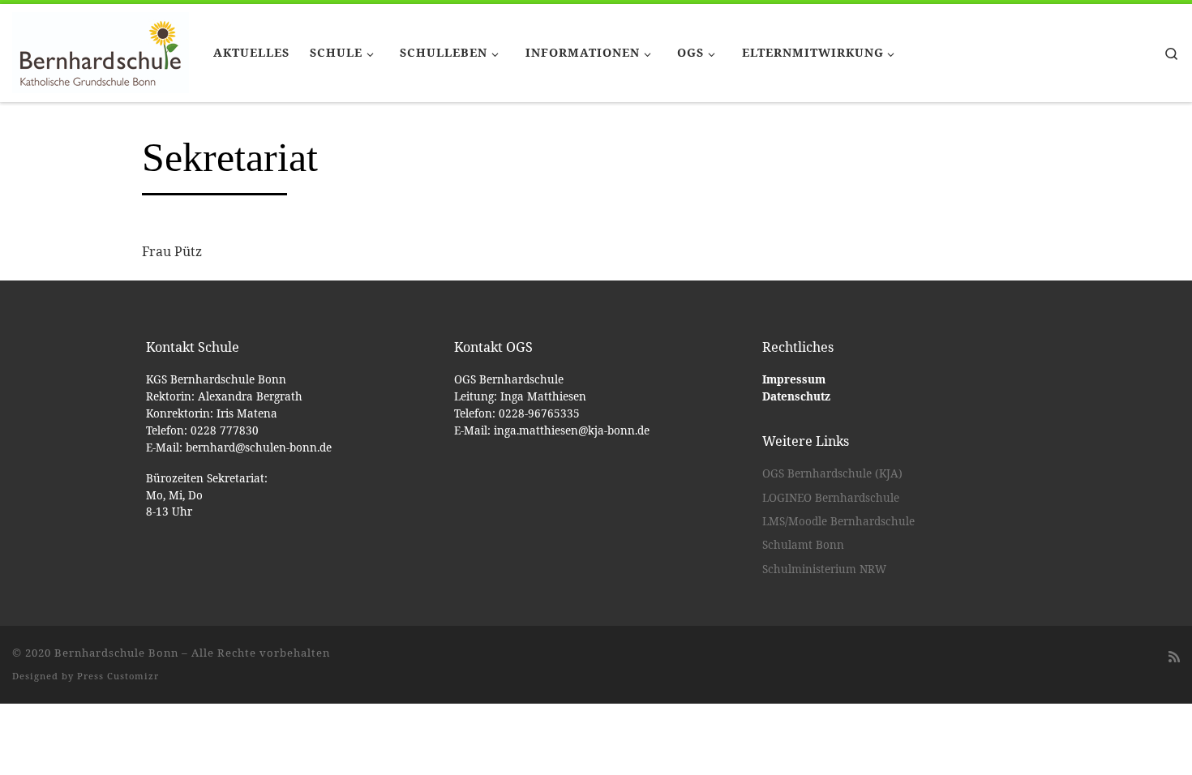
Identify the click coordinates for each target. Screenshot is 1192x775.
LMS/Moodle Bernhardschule (838, 521)
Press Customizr (118, 676)
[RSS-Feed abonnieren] (1174, 657)
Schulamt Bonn (803, 544)
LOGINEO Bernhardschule (830, 497)
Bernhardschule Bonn (116, 652)
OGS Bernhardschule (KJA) (832, 473)
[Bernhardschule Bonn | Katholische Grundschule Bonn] (100, 50)
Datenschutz (796, 396)
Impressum (793, 379)
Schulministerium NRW (824, 569)
